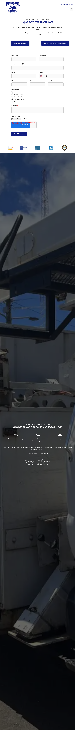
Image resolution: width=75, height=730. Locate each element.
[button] (71, 9)
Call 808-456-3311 (67, 5)
